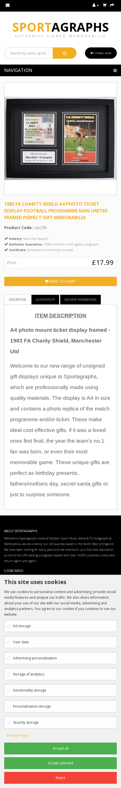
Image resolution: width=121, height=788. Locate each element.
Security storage (26, 722)
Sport (60, 27)
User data (21, 642)
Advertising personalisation (35, 658)
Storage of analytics (28, 674)
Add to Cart (62, 281)
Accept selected (60, 763)
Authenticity (45, 300)
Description (17, 300)
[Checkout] (112, 5)
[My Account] (96, 5)
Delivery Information (80, 300)
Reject (60, 777)
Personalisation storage (32, 706)
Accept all (60, 748)
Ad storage (22, 626)
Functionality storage (29, 690)
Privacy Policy (17, 735)
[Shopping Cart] (104, 5)
